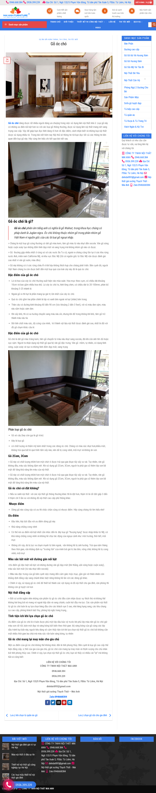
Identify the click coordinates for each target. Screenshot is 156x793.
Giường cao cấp (131, 49)
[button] (144, 2)
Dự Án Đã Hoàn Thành (48, 40)
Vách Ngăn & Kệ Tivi (134, 126)
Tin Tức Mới (124, 22)
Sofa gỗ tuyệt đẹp (132, 103)
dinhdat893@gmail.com (59, 763)
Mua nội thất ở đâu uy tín (23, 754)
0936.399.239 (33, 2)
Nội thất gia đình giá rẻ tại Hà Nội (23, 746)
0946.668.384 (16, 2)
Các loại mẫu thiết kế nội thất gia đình (23, 776)
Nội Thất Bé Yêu (132, 73)
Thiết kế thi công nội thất (90, 22)
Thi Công (63, 40)
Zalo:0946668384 (141, 185)
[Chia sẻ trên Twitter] (53, 702)
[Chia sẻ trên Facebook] (47, 702)
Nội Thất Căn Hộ (132, 80)
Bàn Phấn (128, 43)
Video (98, 27)
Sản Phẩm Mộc (131, 97)
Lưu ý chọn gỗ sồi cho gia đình (93, 715)
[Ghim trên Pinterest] (64, 702)
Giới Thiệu (68, 22)
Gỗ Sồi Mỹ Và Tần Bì (134, 67)
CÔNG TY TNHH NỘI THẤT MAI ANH (37, 788)
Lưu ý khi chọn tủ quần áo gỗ (23, 715)
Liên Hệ (112, 22)
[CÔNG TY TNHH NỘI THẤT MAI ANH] (21, 12)
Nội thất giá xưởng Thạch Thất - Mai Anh (136, 181)
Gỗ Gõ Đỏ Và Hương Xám (136, 55)
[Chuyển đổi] (145, 79)
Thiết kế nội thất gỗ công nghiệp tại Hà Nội (23, 766)
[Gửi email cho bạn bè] (58, 702)
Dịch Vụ (137, 22)
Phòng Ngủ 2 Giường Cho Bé (136, 89)
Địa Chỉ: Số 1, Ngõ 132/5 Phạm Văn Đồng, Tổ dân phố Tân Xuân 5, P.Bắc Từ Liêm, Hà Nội (88, 2)
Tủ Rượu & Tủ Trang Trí (135, 121)
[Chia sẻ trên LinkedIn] (69, 702)
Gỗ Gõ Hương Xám (133, 61)
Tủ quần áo (129, 115)
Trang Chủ (55, 22)
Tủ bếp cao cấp (131, 109)
